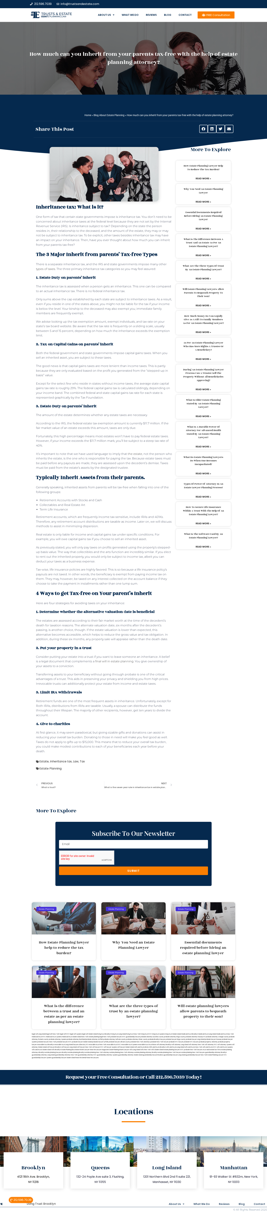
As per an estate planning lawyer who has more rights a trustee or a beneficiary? (203, 346)
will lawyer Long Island (69, 1047)
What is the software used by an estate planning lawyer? (203, 536)
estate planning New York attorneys (122, 1052)
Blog (167, 15)
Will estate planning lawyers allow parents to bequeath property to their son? (203, 292)
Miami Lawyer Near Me (88, 1050)
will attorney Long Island (180, 1045)
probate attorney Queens (57, 1039)
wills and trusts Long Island (175, 1047)
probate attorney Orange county (217, 1037)
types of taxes (45, 269)
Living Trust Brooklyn (41, 1204)
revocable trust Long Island (63, 1045)
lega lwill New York (52, 1034)
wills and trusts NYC (209, 1047)
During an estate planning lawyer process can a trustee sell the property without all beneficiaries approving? (203, 375)
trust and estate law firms (212, 1050)
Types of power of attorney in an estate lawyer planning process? (203, 485)
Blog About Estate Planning (109, 115)
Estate (44, 761)
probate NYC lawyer (176, 1042)
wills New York (146, 1050)
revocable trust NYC (114, 1045)
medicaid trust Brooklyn (189, 1034)
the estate (135, 454)
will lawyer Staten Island (125, 1047)
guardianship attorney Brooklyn (216, 1052)
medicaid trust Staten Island (71, 1037)
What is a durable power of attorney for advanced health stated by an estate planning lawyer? (203, 432)
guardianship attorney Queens (107, 1055)
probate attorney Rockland (76, 1039)
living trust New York (133, 1034)
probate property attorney (208, 1042)
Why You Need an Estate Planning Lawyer (203, 191)
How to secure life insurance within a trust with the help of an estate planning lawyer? (203, 510)
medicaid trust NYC (38, 1037)
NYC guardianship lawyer (131, 1037)
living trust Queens (158, 1034)
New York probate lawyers (112, 1037)
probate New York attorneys (140, 1042)
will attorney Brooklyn (164, 1045)
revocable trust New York (97, 1045)
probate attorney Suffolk (94, 1039)
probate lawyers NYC (64, 1042)
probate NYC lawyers (191, 1042)
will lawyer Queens (110, 1047)
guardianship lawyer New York (196, 1055)
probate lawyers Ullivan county (119, 1042)
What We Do (130, 15)
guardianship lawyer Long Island (175, 1055)
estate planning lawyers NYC (174, 1050)
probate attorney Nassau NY (195, 1037)
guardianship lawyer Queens (42, 1058)
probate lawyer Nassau (213, 1039)
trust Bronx (152, 1045)
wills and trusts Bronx (141, 1047)
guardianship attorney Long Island (43, 1055)
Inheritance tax (61, 761)
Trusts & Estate (56, 14)
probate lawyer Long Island (195, 1039)
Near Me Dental (81, 1058)
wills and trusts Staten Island (41, 1050)
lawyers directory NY (80, 1045)
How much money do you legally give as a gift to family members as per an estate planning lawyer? (203, 319)
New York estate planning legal (92, 1037)
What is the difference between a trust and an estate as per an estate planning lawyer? (203, 242)
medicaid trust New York (225, 1034)
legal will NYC (64, 1034)
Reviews (151, 15)
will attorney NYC (211, 1045)
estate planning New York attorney (97, 1052)
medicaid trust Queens (54, 1037)
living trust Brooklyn (104, 1034)
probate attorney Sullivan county (114, 1039)
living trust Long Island (118, 1034)
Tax (82, 761)
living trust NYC (146, 1034)
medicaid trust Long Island (207, 1034)
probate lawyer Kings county (175, 1039)
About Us (104, 15)
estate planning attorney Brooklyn (146, 1052)
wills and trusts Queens (225, 1047)
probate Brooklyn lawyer (156, 1039)
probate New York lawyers (193, 1050)
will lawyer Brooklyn (54, 1047)
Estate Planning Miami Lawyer (119, 1050)
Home (87, 115)
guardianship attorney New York (66, 1055)
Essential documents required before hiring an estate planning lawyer (203, 216)
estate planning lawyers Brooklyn (56, 1052)
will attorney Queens (224, 1045)
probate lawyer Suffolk (100, 1042)
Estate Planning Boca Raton (70, 1050)
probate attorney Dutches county (152, 1037)
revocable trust (143, 1045)
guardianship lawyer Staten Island (63, 1058)
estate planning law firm (53, 16)
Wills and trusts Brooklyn (157, 1047)
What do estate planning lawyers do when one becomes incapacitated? (203, 460)
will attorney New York (197, 1045)
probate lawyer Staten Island (82, 1042)
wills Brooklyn (56, 1050)
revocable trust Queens (129, 1045)
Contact (185, 15)
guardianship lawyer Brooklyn (153, 1055)
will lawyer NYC (97, 1047)
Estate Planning (50, 768)
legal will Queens (76, 1034)
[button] (203, 129)
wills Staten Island (157, 1050)
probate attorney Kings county (174, 1037)
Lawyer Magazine (102, 1050)
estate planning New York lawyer (169, 1052)
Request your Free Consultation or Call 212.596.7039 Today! (133, 1077)
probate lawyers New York (46, 1042)
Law (75, 761)
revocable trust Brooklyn (45, 1045)
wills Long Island (134, 1050)
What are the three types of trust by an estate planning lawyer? (203, 267)
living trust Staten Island (173, 1034)
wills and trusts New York (193, 1047)
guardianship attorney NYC (87, 1055)
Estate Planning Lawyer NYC (217, 1055)
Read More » (203, 178)
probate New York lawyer (160, 1042)
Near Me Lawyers (93, 1058)
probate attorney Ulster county (137, 1039)
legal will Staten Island (89, 1034)
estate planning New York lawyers (193, 1052)
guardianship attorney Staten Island (130, 1055)
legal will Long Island (39, 1034)
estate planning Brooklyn (76, 1052)
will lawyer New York (84, 1047)
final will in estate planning (114, 661)
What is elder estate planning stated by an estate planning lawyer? (203, 403)
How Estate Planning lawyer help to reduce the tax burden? (203, 167)
